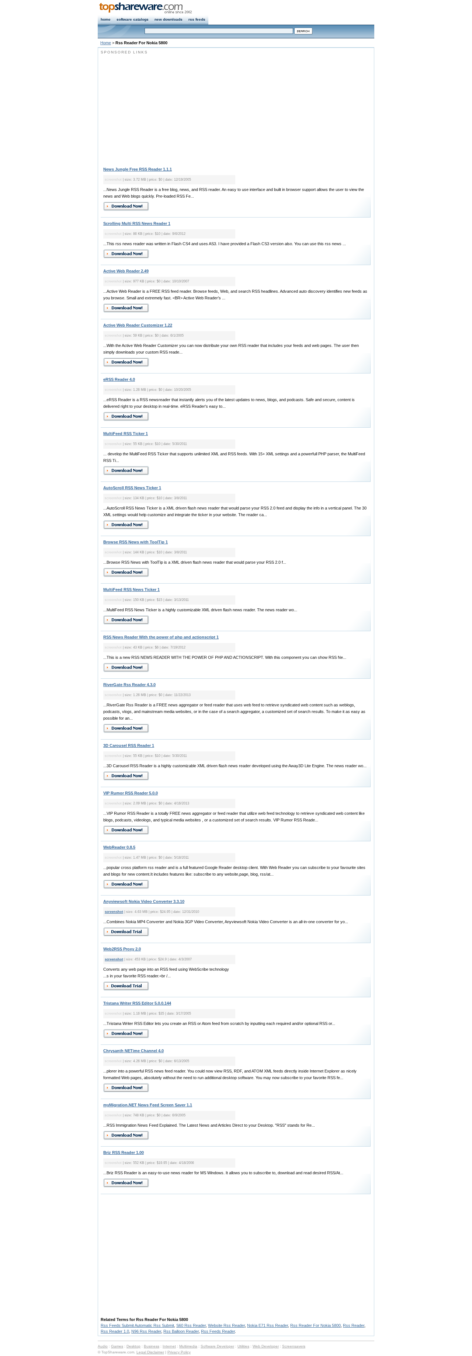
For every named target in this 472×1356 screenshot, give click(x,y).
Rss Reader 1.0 (115, 1331)
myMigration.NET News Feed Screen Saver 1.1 (147, 1105)
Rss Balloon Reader (181, 1331)
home (106, 19)
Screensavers (293, 1346)
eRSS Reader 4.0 (119, 379)
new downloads (169, 19)
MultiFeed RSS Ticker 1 (125, 433)
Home (105, 43)
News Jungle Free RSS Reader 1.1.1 (137, 169)
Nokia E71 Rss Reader (267, 1325)
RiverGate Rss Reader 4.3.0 (129, 684)
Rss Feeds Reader (218, 1331)
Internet (169, 1346)
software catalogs (133, 19)
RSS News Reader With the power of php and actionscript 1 (161, 637)
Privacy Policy (179, 1352)
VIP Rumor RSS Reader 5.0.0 (130, 793)
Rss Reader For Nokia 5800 (315, 1325)
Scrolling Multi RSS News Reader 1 (136, 223)
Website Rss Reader (226, 1325)
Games (117, 1346)
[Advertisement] (163, 107)
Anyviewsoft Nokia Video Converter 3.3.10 (143, 901)
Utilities (243, 1346)
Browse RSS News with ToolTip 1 (135, 542)
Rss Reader (353, 1325)
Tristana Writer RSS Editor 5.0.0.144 (137, 1003)
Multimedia (188, 1346)
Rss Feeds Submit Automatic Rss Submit (137, 1325)
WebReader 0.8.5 (119, 847)
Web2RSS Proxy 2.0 (122, 949)
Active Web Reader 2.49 (126, 271)
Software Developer (217, 1346)
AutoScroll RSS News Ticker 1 (132, 488)
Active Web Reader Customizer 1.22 (137, 325)
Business (151, 1346)
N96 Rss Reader (146, 1331)
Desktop (133, 1346)
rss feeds (196, 19)
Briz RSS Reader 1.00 (123, 1152)
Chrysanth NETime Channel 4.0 (133, 1051)
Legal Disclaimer (150, 1352)
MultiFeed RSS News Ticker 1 (131, 589)
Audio (103, 1346)
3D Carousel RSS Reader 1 (128, 745)
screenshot (114, 912)
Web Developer (266, 1346)
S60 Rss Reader (191, 1325)
